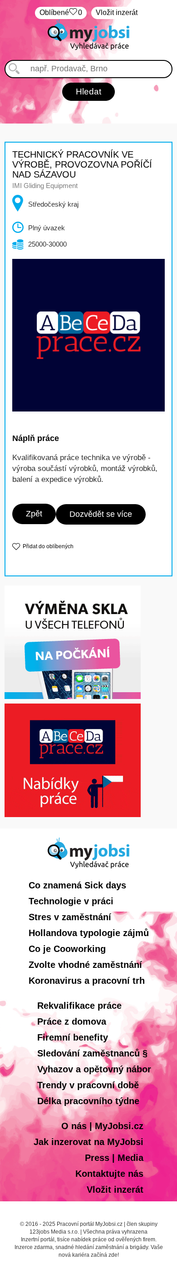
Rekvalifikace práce (79, 1006)
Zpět (34, 513)
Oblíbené (60, 12)
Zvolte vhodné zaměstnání (85, 965)
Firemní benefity (72, 1037)
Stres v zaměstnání (70, 917)
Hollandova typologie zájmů (89, 933)
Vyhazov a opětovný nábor (94, 1069)
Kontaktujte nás (109, 1174)
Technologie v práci (71, 901)
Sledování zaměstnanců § (92, 1053)
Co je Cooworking (67, 949)
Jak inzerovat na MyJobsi (88, 1142)
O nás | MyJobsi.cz (102, 1126)
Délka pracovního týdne (88, 1101)
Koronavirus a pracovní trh (87, 981)
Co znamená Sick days (77, 885)
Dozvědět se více (100, 514)
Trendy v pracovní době (88, 1085)
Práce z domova (71, 1021)
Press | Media (114, 1158)
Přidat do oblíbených (48, 546)
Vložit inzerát (117, 12)
